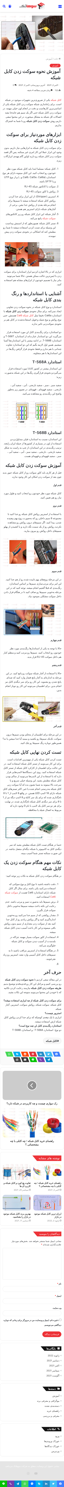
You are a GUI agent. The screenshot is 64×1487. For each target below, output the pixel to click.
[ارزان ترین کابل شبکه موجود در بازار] (47, 1202)
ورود (57, 1436)
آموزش (49, 58)
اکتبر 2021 (54, 1365)
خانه (56, 58)
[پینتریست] (32, 1054)
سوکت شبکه (49, 218)
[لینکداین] (40, 1054)
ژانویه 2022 (53, 1355)
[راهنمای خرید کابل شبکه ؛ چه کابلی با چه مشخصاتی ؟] (47, 1172)
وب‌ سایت (57, 1308)
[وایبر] (40, 1059)
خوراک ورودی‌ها (51, 1441)
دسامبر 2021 (53, 1360)
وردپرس (55, 1451)
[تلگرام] (47, 1059)
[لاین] (32, 1059)
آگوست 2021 (52, 1375)
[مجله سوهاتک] (32, 6)
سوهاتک (17, 1466)
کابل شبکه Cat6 (25, 315)
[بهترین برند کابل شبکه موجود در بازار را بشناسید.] (17, 1202)
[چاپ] (16, 1059)
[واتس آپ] (8, 1054)
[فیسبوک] (55, 1054)
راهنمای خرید (53, 1411)
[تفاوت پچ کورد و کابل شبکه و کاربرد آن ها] (17, 1172)
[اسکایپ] (16, 1054)
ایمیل (58, 1296)
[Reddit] (24, 1054)
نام (59, 1283)
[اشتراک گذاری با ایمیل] (24, 1059)
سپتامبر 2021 (52, 1370)
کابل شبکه (56, 99)
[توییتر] (47, 1054)
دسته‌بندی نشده (52, 1406)
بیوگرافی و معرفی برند (48, 1401)
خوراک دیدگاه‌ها (52, 1446)
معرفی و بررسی (51, 1416)
